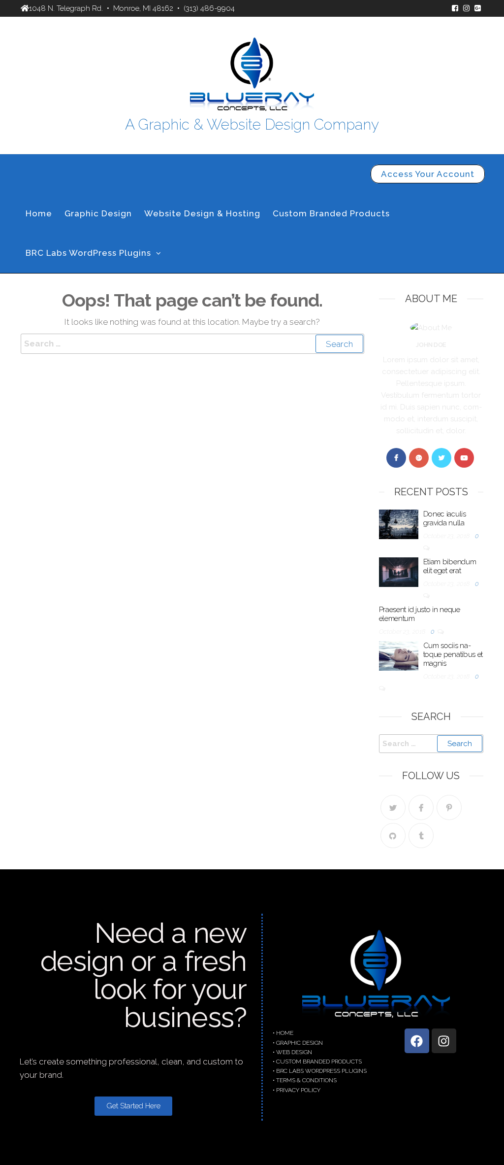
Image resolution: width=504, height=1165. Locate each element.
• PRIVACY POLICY (296, 1090)
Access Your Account (427, 174)
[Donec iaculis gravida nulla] (398, 523)
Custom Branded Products (331, 213)
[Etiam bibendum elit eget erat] (398, 571)
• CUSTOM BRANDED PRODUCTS (317, 1061)
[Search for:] (192, 344)
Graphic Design (98, 213)
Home (39, 213)
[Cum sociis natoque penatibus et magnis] (398, 655)
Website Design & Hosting (202, 213)
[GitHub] (393, 835)
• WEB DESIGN (292, 1052)
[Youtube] (464, 458)
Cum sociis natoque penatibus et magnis (453, 654)
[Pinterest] (449, 807)
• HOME (283, 1032)
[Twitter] (441, 458)
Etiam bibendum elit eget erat (449, 566)
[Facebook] (396, 458)
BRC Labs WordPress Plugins (88, 253)
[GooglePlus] (419, 458)
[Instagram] (444, 1040)
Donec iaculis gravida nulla (444, 518)
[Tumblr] (421, 835)
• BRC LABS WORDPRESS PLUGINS (320, 1070)
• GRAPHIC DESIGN (298, 1042)
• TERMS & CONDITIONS (305, 1080)
